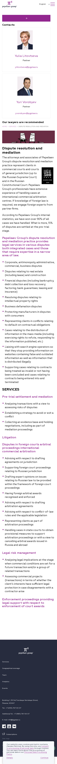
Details (10, 758)
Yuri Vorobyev (26, 102)
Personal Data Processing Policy (27, 753)
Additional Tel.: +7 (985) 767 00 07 (15, 714)
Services (5, 662)
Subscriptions (11, 734)
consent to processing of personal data (28, 747)
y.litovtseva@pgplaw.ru (26, 67)
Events (5, 688)
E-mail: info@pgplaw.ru (11, 720)
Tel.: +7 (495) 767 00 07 (11, 708)
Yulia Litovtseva (26, 56)
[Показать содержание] (52, 4)
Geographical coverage (11, 668)
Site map (5, 739)
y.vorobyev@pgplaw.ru (26, 113)
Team (4, 675)
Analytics (5, 682)
